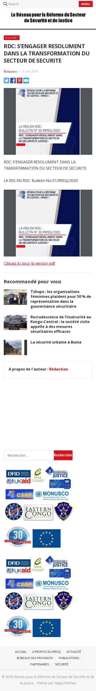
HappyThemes (65, 683)
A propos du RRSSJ (46, 652)
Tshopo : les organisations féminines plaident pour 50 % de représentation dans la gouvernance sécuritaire (61, 299)
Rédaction (10, 71)
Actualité (73, 652)
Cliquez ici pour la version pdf (29, 263)
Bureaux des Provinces (35, 658)
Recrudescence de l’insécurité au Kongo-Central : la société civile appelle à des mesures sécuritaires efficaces (61, 324)
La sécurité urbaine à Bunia (56, 342)
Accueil (20, 652)
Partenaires (39, 664)
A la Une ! (11, 37)
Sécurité (61, 664)
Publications (69, 658)
